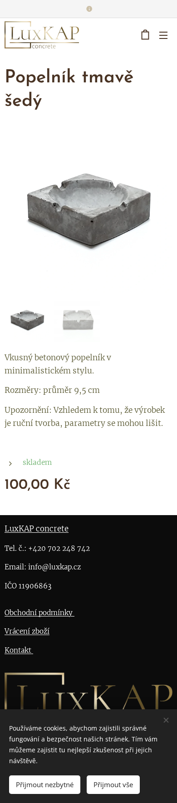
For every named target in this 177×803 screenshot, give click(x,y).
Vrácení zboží (27, 631)
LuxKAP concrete (37, 529)
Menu (163, 35)
